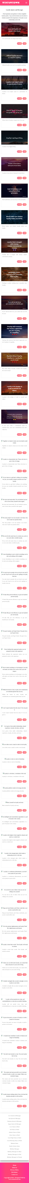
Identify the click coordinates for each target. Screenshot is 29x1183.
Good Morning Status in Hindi (14, 1140)
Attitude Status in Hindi (14, 1132)
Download (19, 43)
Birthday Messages (14, 1149)
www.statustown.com (14, 1179)
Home (14, 1165)
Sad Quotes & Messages (14, 1118)
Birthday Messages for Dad (14, 1154)
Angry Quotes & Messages (14, 1124)
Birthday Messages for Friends (14, 1157)
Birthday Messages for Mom (14, 1151)
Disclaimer (14, 1172)
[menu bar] (26, 3)
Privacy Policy (14, 1170)
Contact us (14, 1174)
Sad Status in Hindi (14, 1129)
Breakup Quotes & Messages (14, 1121)
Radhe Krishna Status (14, 1146)
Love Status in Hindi (14, 1126)
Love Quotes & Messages (14, 1115)
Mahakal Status (14, 1143)
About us (14, 1167)
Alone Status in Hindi (14, 1135)
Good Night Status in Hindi (14, 1137)
